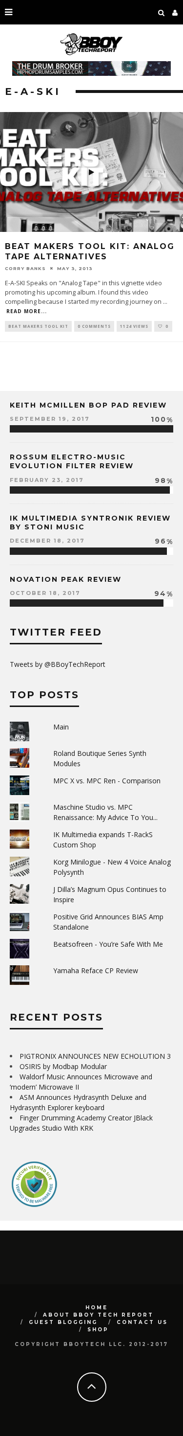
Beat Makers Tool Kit (38, 326)
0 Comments (94, 326)
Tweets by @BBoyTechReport (57, 664)
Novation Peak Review (66, 579)
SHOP (98, 1329)
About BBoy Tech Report (98, 1315)
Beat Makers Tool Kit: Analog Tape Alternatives (90, 251)
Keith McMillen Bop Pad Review (88, 405)
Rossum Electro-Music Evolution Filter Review (72, 461)
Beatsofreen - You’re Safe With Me (108, 944)
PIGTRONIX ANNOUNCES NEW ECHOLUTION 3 (95, 1056)
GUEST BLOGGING (63, 1322)
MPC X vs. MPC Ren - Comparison (107, 780)
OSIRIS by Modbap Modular (63, 1066)
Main (61, 726)
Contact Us (142, 1322)
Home (96, 1307)
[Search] (161, 12)
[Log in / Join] (175, 12)
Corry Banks (25, 268)
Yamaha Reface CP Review (95, 970)
